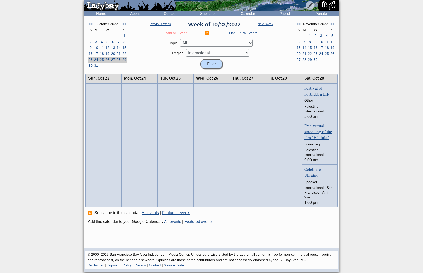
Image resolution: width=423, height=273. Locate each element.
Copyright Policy (119, 265)
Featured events (176, 213)
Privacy (140, 265)
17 (96, 53)
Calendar (248, 13)
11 (102, 48)
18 (102, 53)
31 (96, 65)
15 (124, 48)
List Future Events (243, 33)
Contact (170, 13)
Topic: (173, 43)
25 (102, 60)
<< (91, 24)
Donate (321, 13)
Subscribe (208, 13)
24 (96, 60)
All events (150, 213)
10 (96, 48)
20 (113, 53)
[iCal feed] (90, 213)
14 (119, 48)
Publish (285, 13)
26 (107, 60)
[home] (130, 6)
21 (119, 53)
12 (107, 48)
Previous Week (160, 24)
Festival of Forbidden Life (317, 91)
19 (107, 53)
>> (124, 24)
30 (91, 65)
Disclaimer (96, 265)
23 (91, 60)
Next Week (265, 24)
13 (113, 48)
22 (124, 53)
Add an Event (176, 33)
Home (101, 13)
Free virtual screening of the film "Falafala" (318, 131)
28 (119, 60)
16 (91, 53)
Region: (178, 53)
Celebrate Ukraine (312, 172)
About (135, 13)
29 (124, 60)
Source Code (174, 265)
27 (113, 60)
